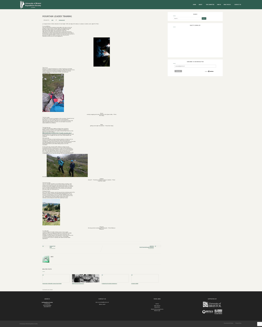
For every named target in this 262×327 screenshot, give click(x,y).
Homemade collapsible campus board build (51, 283)
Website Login (157, 310)
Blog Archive (157, 307)
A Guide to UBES (134, 283)
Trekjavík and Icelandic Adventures (109, 283)
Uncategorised (62, 20)
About (200, 4)
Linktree (157, 303)
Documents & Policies (228, 323)
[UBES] (30, 8)
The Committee (210, 4)
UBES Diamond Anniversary (78, 283)
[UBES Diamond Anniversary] (85, 282)
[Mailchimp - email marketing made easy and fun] (209, 71)
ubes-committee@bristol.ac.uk (102, 302)
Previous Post (52, 247)
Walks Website (157, 305)
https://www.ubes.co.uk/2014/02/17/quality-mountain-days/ (56, 133)
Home (194, 4)
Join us (219, 4)
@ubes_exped (102, 304)
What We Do (227, 4)
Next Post (146, 247)
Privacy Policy (238, 323)
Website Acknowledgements (157, 309)
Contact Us (237, 4)
